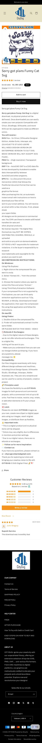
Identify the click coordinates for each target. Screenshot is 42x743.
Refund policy (34, 732)
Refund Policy (9, 600)
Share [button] (6, 470)
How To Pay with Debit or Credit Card (18, 630)
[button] (4, 13)
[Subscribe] (33, 694)
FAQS (6, 620)
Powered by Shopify (21, 732)
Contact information (14, 739)
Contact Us (8, 584)
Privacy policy (9, 735)
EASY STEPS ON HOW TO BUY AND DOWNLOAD (19, 637)
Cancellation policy (30, 739)
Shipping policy (34, 735)
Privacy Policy (10, 605)
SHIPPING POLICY (12, 594)
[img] (7, 522)
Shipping (4, 88)
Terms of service (21, 735)
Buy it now (21, 101)
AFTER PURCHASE (12, 625)
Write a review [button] (21, 508)
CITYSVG (11, 732)
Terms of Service (11, 589)
